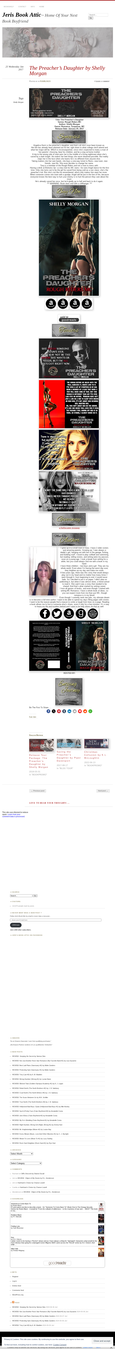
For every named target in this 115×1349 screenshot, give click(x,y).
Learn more (88, 1347)
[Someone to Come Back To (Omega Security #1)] (101, 1211)
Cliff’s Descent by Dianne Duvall (32, 1174)
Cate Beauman (18, 1228)
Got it (98, 1347)
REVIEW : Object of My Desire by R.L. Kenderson (36, 1178)
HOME (41, 7)
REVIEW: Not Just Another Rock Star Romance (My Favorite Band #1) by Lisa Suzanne (44, 1061)
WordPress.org (17, 1295)
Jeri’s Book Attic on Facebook (27, 935)
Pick (12, 1237)
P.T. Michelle (17, 1216)
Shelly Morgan (18, 102)
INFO (33, 7)
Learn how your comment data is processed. (13, 815)
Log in (14, 1281)
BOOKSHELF (9, 7)
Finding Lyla (15, 1226)
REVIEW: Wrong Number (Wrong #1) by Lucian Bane (31, 1079)
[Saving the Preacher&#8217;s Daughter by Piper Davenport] (69, 743)
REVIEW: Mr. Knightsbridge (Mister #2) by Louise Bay (31, 1129)
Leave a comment (103, 81)
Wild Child (14, 1249)
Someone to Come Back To (21, 1204)
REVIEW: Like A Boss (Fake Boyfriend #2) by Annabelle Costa (34, 1116)
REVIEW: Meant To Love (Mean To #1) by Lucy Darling (32, 1138)
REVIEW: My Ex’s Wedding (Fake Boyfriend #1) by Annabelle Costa (36, 1120)
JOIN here (15, 925)
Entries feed (16, 1286)
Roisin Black (17, 1205)
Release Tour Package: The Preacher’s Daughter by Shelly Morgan (38, 761)
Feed (17, 1302)
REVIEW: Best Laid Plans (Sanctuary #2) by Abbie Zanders (33, 1065)
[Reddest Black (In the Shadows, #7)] (101, 1222)
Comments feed (18, 1290)
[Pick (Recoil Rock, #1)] (101, 1245)
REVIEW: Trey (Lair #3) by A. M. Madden (27, 1074)
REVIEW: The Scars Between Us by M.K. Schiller (30, 1097)
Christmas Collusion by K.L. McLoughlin (95, 755)
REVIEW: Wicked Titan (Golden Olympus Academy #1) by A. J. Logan (37, 1083)
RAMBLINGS (45, 81)
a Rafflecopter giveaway (69, 528)
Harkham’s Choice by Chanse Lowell (31, 1183)
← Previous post (37, 791)
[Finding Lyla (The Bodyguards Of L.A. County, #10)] (101, 1234)
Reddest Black (16, 1215)
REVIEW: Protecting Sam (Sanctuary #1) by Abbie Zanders (33, 1070)
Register (15, 1276)
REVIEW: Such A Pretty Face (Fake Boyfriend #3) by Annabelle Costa (37, 1111)
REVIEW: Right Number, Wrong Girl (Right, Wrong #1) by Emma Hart (37, 1125)
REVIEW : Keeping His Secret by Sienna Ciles (29, 1056)
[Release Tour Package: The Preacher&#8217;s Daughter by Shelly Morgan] (41, 745)
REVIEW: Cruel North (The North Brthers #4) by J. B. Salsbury (35, 1093)
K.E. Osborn (17, 1239)
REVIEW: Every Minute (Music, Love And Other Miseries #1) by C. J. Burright (40, 1134)
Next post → (103, 791)
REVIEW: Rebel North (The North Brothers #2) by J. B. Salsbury (35, 1088)
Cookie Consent (59, 1345)
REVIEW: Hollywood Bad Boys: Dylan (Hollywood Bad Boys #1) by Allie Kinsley (40, 1106)
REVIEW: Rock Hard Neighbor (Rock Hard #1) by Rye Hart (34, 1143)
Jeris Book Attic (21, 14)
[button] (48, 711)
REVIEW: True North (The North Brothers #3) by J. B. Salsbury (35, 1102)
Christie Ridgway (18, 1250)
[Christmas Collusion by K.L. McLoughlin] (96, 743)
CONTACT (22, 7)
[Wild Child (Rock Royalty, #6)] (101, 1256)
